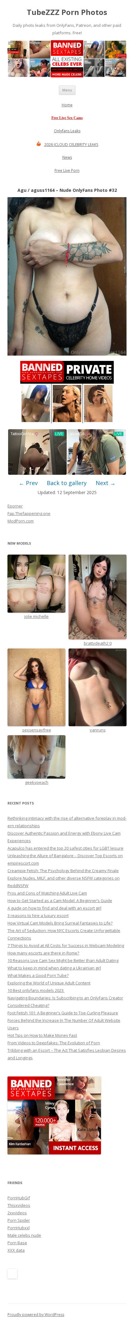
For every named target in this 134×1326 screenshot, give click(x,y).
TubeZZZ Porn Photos (67, 12)
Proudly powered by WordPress (35, 1314)
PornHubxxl (18, 1228)
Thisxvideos (18, 1205)
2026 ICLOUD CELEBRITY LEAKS (71, 144)
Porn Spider (18, 1220)
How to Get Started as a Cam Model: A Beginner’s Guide (59, 900)
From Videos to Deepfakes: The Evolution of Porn (53, 1043)
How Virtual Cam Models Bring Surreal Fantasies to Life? (59, 923)
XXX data (16, 1250)
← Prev (28, 483)
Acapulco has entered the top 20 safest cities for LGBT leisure (65, 848)
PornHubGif (18, 1198)
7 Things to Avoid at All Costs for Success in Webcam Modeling (65, 945)
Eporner (15, 506)
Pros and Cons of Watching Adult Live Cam (47, 893)
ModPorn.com (20, 521)
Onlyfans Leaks (67, 131)
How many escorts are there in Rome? (43, 953)
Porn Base (17, 1243)
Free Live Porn (67, 170)
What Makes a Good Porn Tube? (38, 975)
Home (67, 105)
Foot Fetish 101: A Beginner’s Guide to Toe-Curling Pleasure (62, 1013)
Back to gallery (67, 483)
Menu (67, 90)
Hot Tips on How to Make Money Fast (42, 1035)
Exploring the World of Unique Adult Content (48, 983)
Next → (106, 483)
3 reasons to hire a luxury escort (38, 915)
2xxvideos (17, 1213)
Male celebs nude (24, 1235)
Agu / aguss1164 (36, 190)
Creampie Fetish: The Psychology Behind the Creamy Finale (63, 870)
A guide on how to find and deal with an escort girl (54, 908)
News (67, 157)
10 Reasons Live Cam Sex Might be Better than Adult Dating (62, 960)
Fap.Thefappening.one (28, 513)
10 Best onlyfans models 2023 (36, 990)
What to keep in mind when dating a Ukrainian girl (54, 968)
